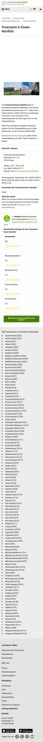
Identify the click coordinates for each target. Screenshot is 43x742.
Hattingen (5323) (12, 472)
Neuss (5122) (10, 564)
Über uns (5, 663)
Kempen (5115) (11, 498)
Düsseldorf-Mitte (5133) (15, 428)
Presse (4, 668)
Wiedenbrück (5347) (13, 622)
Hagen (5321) (10, 466)
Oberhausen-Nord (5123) (15, 567)
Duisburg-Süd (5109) (13, 414)
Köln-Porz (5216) (12, 515)
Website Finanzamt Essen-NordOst (25, 171)
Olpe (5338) (10, 573)
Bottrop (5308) (11, 379)
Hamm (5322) (11, 469)
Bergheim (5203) (12, 353)
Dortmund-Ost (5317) (13, 402)
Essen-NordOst (29, 21)
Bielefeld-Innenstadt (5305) (16, 362)
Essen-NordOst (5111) (14, 440)
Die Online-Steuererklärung (15, 4)
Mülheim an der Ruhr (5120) (16, 555)
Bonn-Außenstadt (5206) (15, 370)
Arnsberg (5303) (11, 347)
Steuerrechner (7, 654)
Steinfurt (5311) (11, 605)
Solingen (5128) (11, 602)
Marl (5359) (10, 544)
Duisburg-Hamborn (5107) (15, 411)
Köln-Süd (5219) (11, 518)
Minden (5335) (11, 550)
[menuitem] (32, 9)
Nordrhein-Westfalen (11, 21)
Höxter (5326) (10, 483)
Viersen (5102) (11, 610)
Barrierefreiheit (8, 697)
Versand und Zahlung (10, 705)
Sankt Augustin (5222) (14, 584)
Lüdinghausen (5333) (14, 541)
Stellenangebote (8, 676)
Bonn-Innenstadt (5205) (14, 373)
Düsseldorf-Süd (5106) (14, 434)
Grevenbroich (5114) (13, 457)
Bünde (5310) (10, 388)
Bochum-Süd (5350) (13, 367)
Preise (4, 701)
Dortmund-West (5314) (14, 408)
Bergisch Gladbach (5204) (15, 356)
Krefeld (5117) (11, 524)
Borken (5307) (11, 376)
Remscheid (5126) (12, 581)
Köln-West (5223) (12, 521)
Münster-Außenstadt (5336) (16, 558)
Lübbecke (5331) (12, 535)
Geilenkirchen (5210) (13, 448)
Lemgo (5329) (11, 526)
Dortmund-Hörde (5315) (15, 399)
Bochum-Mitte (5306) (13, 365)
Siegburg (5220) (11, 593)
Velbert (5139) (11, 607)
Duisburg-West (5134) (14, 417)
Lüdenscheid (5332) (13, 538)
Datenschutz (7, 693)
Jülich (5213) (10, 492)
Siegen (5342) (11, 596)
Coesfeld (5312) (11, 391)
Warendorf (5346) (12, 616)
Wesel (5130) (10, 619)
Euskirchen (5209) (12, 445)
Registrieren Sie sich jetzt (12, 136)
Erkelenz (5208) (11, 437)
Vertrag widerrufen (10, 709)
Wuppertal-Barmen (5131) (15, 631)
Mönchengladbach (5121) (15, 552)
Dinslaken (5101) (12, 396)
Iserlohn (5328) (11, 489)
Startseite (6, 18)
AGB (3, 690)
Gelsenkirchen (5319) (13, 454)
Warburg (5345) (11, 613)
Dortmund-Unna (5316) (14, 405)
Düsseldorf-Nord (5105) (14, 431)
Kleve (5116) (10, 500)
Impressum (6, 686)
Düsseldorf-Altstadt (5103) (16, 422)
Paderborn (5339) (12, 576)
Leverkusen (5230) (12, 529)
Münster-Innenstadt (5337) (16, 561)
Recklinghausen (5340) (14, 579)
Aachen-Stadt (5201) (13, 338)
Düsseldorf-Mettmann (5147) (17, 425)
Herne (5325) (10, 477)
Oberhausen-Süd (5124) (15, 570)
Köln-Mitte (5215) (12, 506)
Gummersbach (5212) (14, 460)
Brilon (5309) (10, 382)
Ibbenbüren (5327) (12, 486)
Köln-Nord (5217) (12, 509)
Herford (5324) (11, 474)
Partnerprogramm (9, 672)
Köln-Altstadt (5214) (13, 503)
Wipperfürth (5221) (13, 625)
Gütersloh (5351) (12, 463)
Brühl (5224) (10, 385)
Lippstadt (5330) (12, 532)
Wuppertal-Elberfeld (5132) (16, 633)
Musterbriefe (7, 658)
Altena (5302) (10, 344)
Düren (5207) (10, 419)
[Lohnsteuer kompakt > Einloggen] (40, 9)
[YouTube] (32, 736)
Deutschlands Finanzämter (13, 650)
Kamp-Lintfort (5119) (13, 495)
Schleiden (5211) (12, 587)
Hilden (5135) (10, 480)
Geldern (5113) (11, 451)
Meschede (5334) (12, 547)
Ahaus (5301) (10, 341)
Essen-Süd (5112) (12, 443)
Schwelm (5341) (12, 590)
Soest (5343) (10, 599)
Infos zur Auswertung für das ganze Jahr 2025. (20, 222)
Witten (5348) (10, 628)
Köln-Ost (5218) (11, 512)
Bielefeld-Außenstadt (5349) (16, 359)
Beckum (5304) (11, 350)
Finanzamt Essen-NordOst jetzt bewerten (22, 319)
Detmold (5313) (11, 393)
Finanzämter (18, 18)
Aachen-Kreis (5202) (13, 336)
